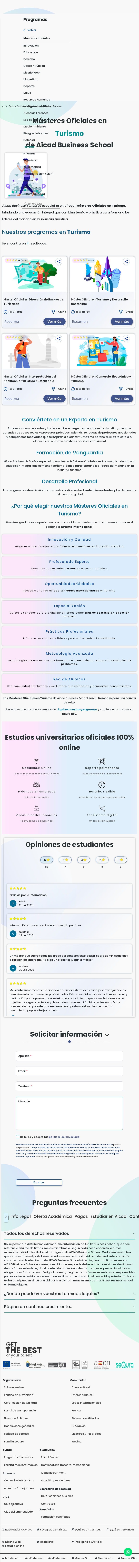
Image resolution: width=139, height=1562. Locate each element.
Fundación (79, 1426)
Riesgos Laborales (35, 133)
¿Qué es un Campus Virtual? (93, 1529)
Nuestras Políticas (16, 1418)
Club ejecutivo (13, 1504)
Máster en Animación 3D (68, 1558)
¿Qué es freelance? (122, 1529)
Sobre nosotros (14, 1387)
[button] (58, 261)
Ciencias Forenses (35, 113)
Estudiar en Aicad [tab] (109, 1216)
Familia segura (14, 1441)
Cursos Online (16, 106)
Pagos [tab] (81, 1216)
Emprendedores (82, 1395)
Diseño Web (31, 73)
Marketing (30, 79)
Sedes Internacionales (86, 1403)
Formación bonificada (56, 1516)
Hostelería (47, 1542)
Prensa (76, 1410)
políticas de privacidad (64, 1137)
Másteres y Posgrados (86, 1434)
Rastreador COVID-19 (19, 1529)
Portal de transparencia (20, 1410)
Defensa (29, 140)
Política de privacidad (18, 1395)
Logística (29, 120)
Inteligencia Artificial (37, 106)
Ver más (54, 321)
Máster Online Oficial (88, 1558)
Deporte (29, 86)
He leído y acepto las (50, 1137)
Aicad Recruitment (53, 1472)
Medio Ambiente (34, 126)
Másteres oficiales (36, 38)
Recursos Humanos (36, 100)
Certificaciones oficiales (57, 1496)
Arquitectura (32, 167)
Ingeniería (30, 160)
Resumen (12, 321)
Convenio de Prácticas (19, 1480)
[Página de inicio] (3, 106)
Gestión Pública (34, 66)
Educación (30, 52)
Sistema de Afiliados (85, 1418)
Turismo (29, 147)
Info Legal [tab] (20, 1216)
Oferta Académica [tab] (53, 1216)
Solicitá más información (21, 1465)
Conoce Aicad (81, 1387)
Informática (31, 187)
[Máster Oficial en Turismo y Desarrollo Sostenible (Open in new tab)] (102, 274)
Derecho (29, 59)
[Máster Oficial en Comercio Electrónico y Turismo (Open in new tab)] (102, 351)
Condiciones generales (19, 1426)
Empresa (29, 180)
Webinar (77, 1441)
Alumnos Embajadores (19, 1488)
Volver (31, 30)
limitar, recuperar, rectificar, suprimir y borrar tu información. (67, 1156)
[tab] (69, 1037)
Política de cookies (16, 1434)
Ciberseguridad (34, 194)
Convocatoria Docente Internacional (65, 1465)
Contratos (48, 1504)
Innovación (31, 46)
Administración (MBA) (38, 174)
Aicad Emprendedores (55, 1480)
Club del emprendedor (19, 1511)
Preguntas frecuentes (18, 1457)
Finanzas (29, 153)
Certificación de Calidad (20, 1403)
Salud (27, 93)
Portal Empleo (50, 1457)
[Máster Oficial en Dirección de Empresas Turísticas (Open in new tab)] (34, 274)
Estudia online (14, 1546)
